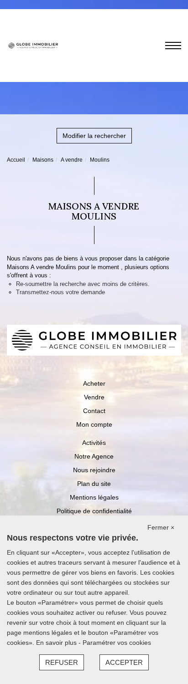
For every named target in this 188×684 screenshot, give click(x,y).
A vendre (72, 160)
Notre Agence (94, 456)
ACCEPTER (124, 662)
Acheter (94, 383)
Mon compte (94, 424)
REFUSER (61, 662)
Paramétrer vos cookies (117, 642)
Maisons (42, 160)
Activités (94, 442)
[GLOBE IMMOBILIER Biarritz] (33, 45)
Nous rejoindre (94, 470)
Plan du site (94, 483)
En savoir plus (57, 642)
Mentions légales (94, 497)
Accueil (16, 160)
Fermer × (160, 527)
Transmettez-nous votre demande (60, 292)
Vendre (94, 397)
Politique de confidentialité (94, 511)
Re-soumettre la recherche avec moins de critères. (83, 284)
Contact (94, 410)
